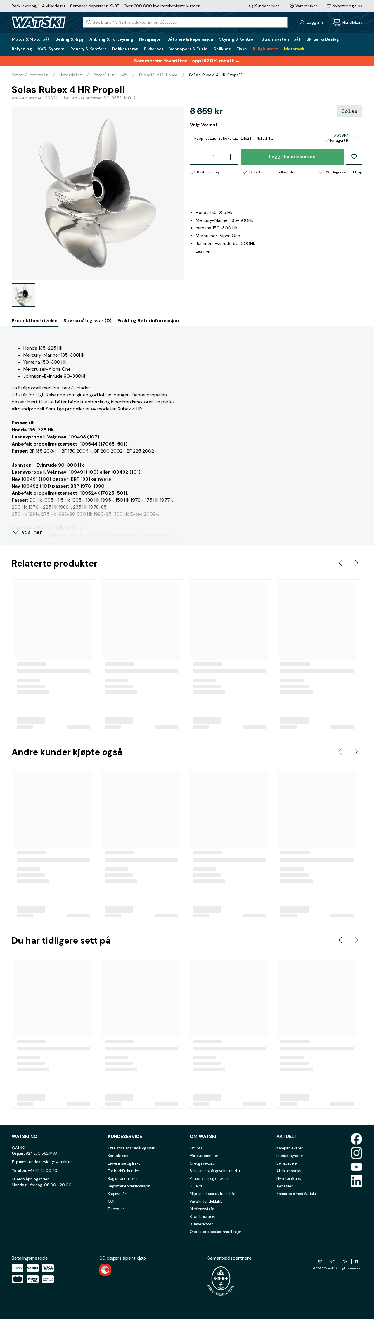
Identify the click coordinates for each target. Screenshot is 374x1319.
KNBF (114, 5)
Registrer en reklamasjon (129, 1186)
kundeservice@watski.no (50, 1161)
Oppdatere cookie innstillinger (215, 1231)
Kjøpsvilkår (117, 1193)
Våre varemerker (204, 1155)
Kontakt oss (118, 1155)
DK (345, 1261)
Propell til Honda (158, 74)
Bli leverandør (201, 1224)
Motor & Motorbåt (30, 74)
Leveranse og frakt (124, 1163)
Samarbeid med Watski (296, 1193)
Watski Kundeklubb (206, 1201)
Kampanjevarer (289, 1148)
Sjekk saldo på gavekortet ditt (215, 1170)
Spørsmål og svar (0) (87, 320)
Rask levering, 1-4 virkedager (38, 5)
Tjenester (116, 1208)
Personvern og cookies (209, 1178)
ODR (112, 1201)
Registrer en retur (123, 1178)
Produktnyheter (289, 1155)
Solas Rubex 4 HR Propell (216, 74)
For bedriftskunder (123, 1170)
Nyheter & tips (288, 1178)
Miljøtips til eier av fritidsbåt (213, 1193)
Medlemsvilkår (202, 1208)
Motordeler (70, 74)
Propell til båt (110, 74)
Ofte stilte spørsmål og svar (131, 1148)
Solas (350, 111)
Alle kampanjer (289, 1170)
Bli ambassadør (203, 1216)
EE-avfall (197, 1186)
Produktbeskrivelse (35, 320)
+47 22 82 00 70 (42, 1170)
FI (356, 1261)
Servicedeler (287, 1163)
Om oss (196, 1148)
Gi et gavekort (202, 1163)
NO (332, 1261)
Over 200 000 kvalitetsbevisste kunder (162, 5)
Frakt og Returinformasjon (148, 320)
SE (320, 1261)
